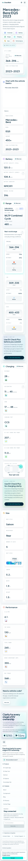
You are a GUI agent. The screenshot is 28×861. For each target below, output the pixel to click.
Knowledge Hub (7, 782)
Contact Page (6, 804)
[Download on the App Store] (8, 735)
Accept (13, 858)
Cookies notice (6, 855)
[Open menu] (24, 2)
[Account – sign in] (21, 2)
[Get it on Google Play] (20, 735)
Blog (4, 797)
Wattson (5, 775)
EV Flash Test (6, 771)
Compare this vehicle (10, 45)
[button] (23, 172)
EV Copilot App (7, 767)
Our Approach (6, 793)
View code (6, 702)
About (4, 789)
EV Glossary (6, 800)
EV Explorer (6, 778)
